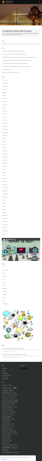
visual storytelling (6, 452)
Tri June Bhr (4, 370)
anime (10, 385)
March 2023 (5, 120)
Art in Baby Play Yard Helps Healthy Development (17, 31)
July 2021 (4, 169)
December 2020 (5, 187)
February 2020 (5, 215)
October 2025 (5, 89)
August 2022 (5, 135)
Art (3, 266)
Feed (3, 345)
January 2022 (5, 153)
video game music (15, 447)
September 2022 (5, 132)
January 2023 (5, 126)
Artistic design (5, 392)
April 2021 (4, 175)
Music (4, 285)
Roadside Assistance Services (7, 433)
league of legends (6, 416)
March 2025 (5, 98)
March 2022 (5, 147)
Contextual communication (7, 400)
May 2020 (4, 206)
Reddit (12, 426)
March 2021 (5, 178)
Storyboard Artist (5, 442)
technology (6, 447)
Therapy (4, 297)
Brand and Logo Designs (12, 395)
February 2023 (5, 123)
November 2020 (5, 190)
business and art (5, 397)
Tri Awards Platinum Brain (6, 375)
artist (11, 390)
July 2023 (4, 117)
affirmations (4, 385)
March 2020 (5, 212)
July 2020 (4, 200)
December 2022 (5, 129)
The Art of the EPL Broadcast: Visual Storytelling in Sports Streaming (14, 54)
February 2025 (5, 101)
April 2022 (4, 144)
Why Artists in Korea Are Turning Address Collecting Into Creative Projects (15, 63)
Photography (5, 288)
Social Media (5, 291)
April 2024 (4, 107)
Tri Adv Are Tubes (5, 377)
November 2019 (5, 224)
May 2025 (4, 95)
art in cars (4, 390)
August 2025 (5, 92)
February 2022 (5, 150)
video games (5, 450)
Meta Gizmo (9, 1)
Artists (4, 273)
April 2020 (4, 209)
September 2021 (5, 163)
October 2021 (5, 160)
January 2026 (5, 86)
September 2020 (5, 193)
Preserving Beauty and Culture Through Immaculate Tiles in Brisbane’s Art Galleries (17, 60)
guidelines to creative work (7, 407)
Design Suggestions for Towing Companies (9, 402)
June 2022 (4, 141)
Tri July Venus (4, 371)
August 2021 (5, 166)
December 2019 (5, 221)
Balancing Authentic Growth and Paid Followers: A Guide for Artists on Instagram (16, 66)
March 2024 (5, 110)
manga (12, 419)
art (15, 388)
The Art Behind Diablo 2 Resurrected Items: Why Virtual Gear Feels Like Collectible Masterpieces (19, 57)
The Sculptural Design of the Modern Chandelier (11, 72)
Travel (4, 300)
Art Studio (4, 395)
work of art (15, 452)
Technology (4, 294)
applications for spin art (6, 388)
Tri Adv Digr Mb (4, 368)
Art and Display (5, 270)
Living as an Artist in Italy (7, 69)
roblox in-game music (6, 435)
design (15, 400)
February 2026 (5, 83)
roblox (16, 433)
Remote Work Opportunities (7, 428)
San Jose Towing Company (6, 440)
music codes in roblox (6, 421)
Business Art (5, 276)
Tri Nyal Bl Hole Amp (5, 378)
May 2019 (4, 233)
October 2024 (5, 104)
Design (4, 279)
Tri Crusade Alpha (5, 373)
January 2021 (5, 184)
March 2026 (5, 80)
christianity (12, 397)
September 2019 (5, 230)
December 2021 (5, 157)
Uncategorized (5, 303)
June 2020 (4, 203)
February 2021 (5, 181)
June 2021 (4, 172)
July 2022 (4, 138)
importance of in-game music (7, 409)
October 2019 (5, 227)
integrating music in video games (8, 414)
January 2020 (5, 218)
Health (4, 282)
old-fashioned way (5, 426)
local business (5, 419)
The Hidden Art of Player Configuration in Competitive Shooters (13, 51)
